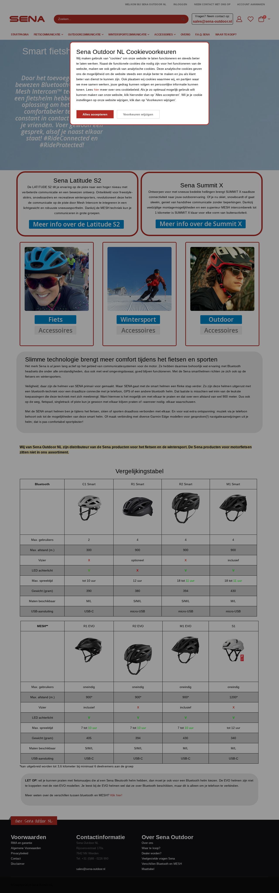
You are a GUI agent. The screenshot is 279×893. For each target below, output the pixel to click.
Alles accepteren (95, 114)
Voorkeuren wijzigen (138, 114)
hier (96, 89)
